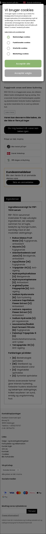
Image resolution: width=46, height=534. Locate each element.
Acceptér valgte (23, 73)
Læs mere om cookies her (15, 32)
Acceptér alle (23, 63)
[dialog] (23, 267)
